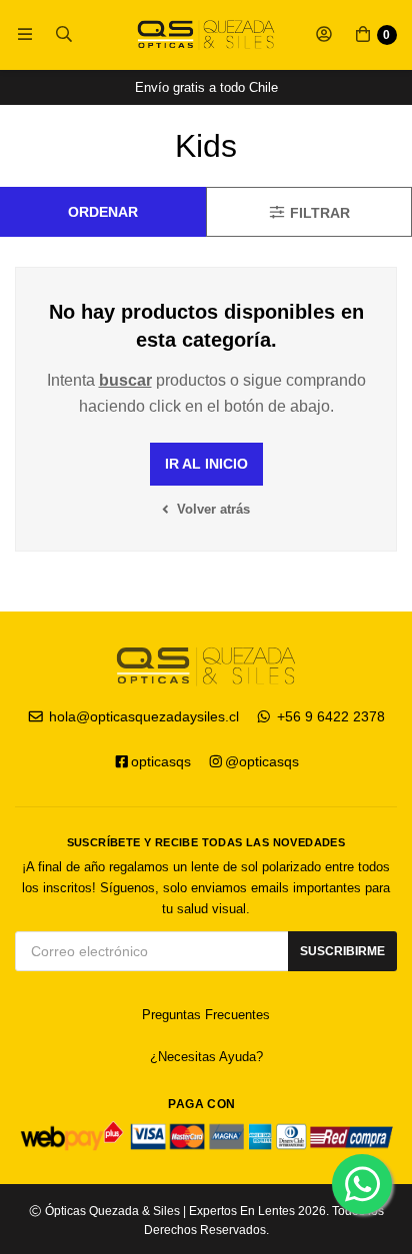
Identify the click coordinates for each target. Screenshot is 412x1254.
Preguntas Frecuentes (206, 1014)
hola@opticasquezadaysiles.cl (142, 716)
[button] (25, 35)
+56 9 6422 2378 (329, 716)
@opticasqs (262, 761)
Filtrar (318, 212)
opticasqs (161, 761)
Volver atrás (211, 509)
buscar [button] (125, 380)
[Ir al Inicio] (205, 35)
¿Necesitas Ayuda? (206, 1056)
